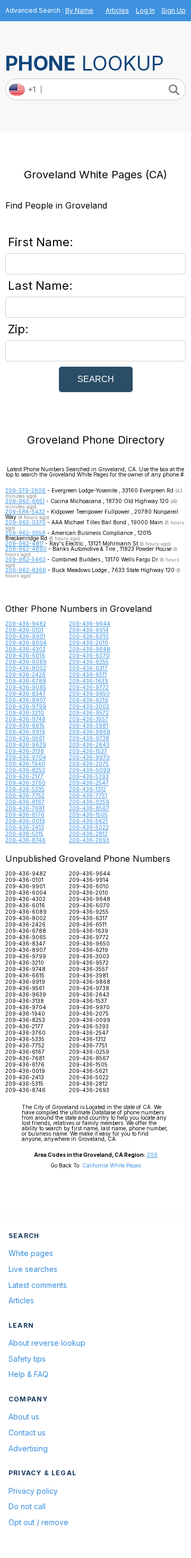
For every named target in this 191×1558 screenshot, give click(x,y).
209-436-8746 (25, 840)
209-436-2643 (89, 744)
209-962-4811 (24, 543)
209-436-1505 (88, 814)
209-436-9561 (25, 738)
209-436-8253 (25, 770)
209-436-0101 (24, 630)
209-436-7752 (25, 795)
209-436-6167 (25, 802)
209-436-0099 (89, 770)
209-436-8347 (25, 693)
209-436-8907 (25, 700)
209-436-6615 (25, 725)
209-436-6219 (88, 700)
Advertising (28, 1448)
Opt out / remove (38, 1522)
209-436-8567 (89, 808)
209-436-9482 (25, 623)
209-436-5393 (89, 776)
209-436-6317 (88, 668)
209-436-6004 (26, 642)
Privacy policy (33, 1490)
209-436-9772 (89, 687)
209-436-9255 (89, 662)
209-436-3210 (24, 712)
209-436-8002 (25, 668)
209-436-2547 (89, 783)
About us (23, 1416)
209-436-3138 (24, 751)
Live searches (32, 1269)
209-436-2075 (89, 763)
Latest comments (37, 1284)
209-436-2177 (24, 776)
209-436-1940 (25, 763)
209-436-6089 (26, 662)
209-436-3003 (89, 706)
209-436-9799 (25, 706)
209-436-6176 (25, 814)
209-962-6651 (25, 501)
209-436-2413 (24, 827)
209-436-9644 (89, 623)
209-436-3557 (88, 719)
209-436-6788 (25, 681)
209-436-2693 (89, 840)
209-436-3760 (25, 783)
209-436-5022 (89, 827)
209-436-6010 (89, 636)
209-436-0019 (25, 821)
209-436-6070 (89, 655)
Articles (117, 10)
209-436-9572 (89, 712)
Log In (145, 10)
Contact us (27, 1432)
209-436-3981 (88, 725)
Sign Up (173, 10)
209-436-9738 (89, 738)
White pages (30, 1253)
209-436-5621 (88, 821)
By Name (79, 10)
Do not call (27, 1506)
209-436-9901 (25, 636)
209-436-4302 (25, 649)
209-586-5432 (25, 511)
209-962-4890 (26, 549)
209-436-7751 (88, 795)
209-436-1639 (88, 681)
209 (152, 1155)
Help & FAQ (28, 1374)
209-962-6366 (25, 570)
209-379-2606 (25, 490)
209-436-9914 (89, 630)
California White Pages (111, 1165)
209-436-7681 (25, 808)
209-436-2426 (25, 674)
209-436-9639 (25, 744)
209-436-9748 (25, 719)
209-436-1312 (87, 789)
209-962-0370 (25, 522)
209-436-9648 (89, 649)
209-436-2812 (88, 833)
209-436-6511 (88, 674)
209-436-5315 (24, 833)
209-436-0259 (89, 802)
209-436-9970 (89, 757)
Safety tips (27, 1358)
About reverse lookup (46, 1342)
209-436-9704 (25, 757)
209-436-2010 (88, 642)
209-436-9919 (25, 732)
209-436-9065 (25, 687)
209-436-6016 (25, 655)
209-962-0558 (25, 533)
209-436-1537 (88, 751)
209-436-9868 (89, 732)
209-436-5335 (25, 789)
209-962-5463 (25, 559)
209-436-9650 (89, 693)
